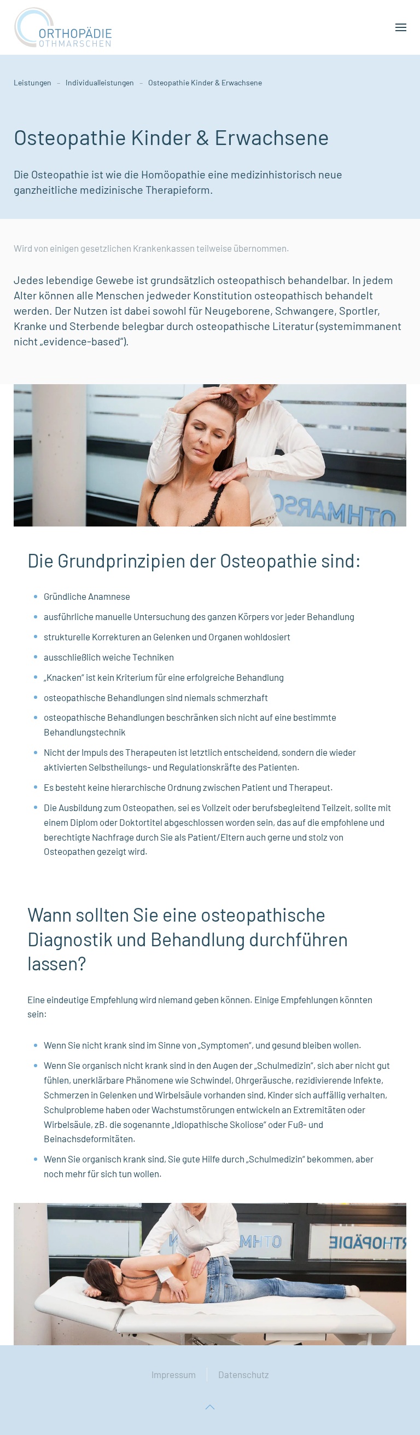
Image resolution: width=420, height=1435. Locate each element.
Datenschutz (243, 1374)
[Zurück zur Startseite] (63, 27)
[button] (400, 27)
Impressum (173, 1374)
